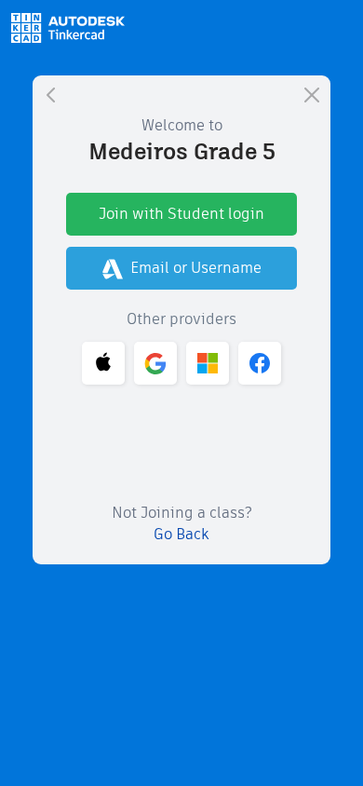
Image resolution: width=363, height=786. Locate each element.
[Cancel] (311, 94)
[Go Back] (51, 94)
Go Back (181, 534)
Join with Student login (181, 213)
